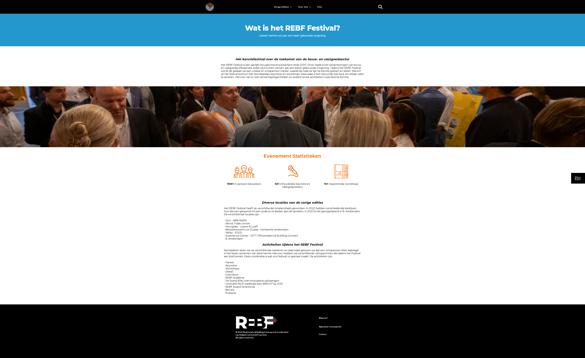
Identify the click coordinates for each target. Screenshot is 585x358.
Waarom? (323, 318)
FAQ (319, 7)
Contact (322, 334)
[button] (283, 7)
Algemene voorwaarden (330, 327)
